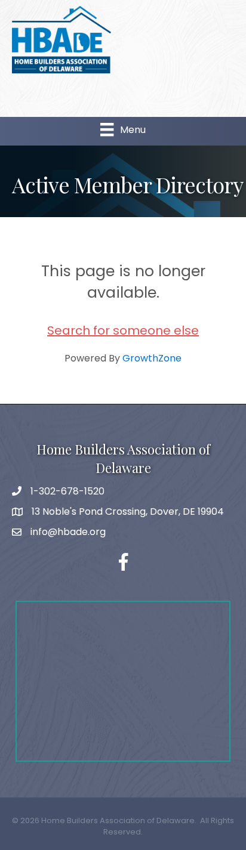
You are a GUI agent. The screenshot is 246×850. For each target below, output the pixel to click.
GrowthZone (152, 358)
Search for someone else (123, 330)
